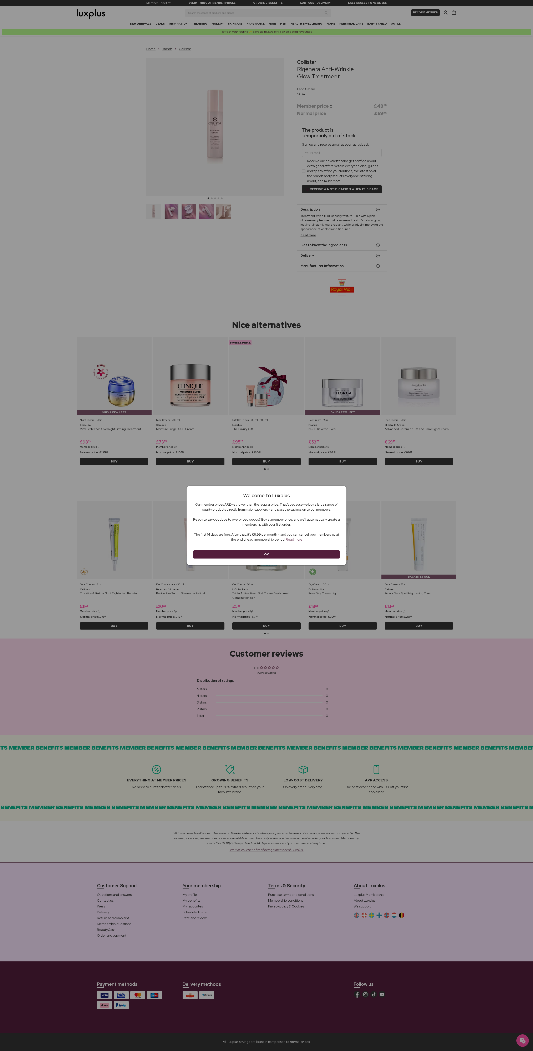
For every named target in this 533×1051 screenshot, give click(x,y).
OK (266, 554)
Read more (294, 539)
